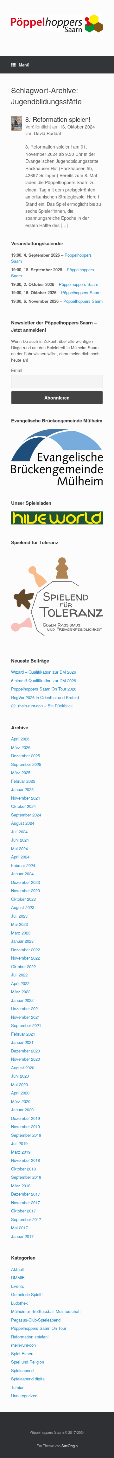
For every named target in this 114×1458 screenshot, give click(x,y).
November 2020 (25, 1059)
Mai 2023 (19, 924)
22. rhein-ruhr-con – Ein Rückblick (42, 706)
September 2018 (26, 1177)
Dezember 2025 (25, 756)
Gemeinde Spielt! (27, 1294)
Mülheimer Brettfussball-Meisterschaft (46, 1311)
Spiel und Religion (27, 1362)
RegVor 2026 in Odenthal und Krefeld (45, 697)
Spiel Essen (22, 1353)
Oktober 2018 (23, 1169)
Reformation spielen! (30, 1337)
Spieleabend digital (28, 1379)
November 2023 (25, 890)
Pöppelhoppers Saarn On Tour (38, 1328)
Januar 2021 (22, 1042)
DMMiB (18, 1277)
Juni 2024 (20, 840)
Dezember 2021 (25, 1008)
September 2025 (26, 764)
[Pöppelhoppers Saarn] (57, 23)
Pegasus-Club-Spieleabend (35, 1320)
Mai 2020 (19, 1084)
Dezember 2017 (25, 1194)
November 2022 (25, 958)
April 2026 (20, 739)
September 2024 (26, 815)
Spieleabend (22, 1370)
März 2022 (20, 992)
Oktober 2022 (23, 966)
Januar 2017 (22, 1236)
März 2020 (20, 1101)
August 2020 (22, 1068)
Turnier (17, 1387)
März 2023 (20, 933)
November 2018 (25, 1160)
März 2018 (20, 1186)
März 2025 (20, 772)
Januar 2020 (22, 1110)
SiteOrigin (69, 1445)
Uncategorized (24, 1395)
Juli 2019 (19, 1143)
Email (16, 370)
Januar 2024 (22, 874)
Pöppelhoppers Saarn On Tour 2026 (43, 689)
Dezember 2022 (25, 950)
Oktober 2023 (23, 899)
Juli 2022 (19, 975)
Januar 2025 (22, 789)
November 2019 (25, 1126)
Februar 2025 (23, 781)
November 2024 (25, 798)
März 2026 (20, 747)
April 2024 (20, 857)
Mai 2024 (19, 848)
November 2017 (25, 1202)
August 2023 (22, 907)
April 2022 (20, 983)
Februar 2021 (23, 1034)
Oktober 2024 (23, 806)
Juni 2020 (20, 1076)
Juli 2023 (19, 916)
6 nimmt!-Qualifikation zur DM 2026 (43, 680)
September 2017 (26, 1219)
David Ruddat (47, 133)
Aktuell (17, 1269)
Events (17, 1286)
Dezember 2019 (25, 1118)
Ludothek (19, 1303)
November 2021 (25, 1017)
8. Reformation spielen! (58, 119)
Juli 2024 (19, 832)
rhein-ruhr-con (23, 1345)
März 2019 (20, 1152)
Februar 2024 (23, 865)
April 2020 (20, 1093)
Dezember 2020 (25, 1051)
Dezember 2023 (25, 882)
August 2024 (22, 823)
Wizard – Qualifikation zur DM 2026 (43, 672)
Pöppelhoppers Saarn (78, 284)
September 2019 (26, 1135)
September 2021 (26, 1025)
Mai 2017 (19, 1228)
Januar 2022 (22, 1000)
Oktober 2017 (23, 1211)
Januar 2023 (22, 941)
